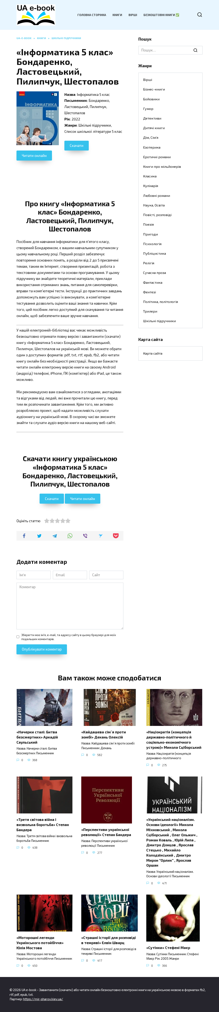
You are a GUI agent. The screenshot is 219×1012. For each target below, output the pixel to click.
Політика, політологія (160, 302)
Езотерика (151, 147)
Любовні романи (156, 195)
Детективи (152, 118)
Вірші (133, 15)
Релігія (148, 263)
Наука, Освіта (154, 205)
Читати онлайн (34, 155)
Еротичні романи (157, 157)
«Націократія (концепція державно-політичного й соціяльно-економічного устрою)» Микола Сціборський (173, 739)
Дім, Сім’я (150, 137)
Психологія (152, 244)
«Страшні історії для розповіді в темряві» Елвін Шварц (108, 940)
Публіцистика (154, 253)
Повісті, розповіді (157, 215)
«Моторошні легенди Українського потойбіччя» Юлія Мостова (40, 942)
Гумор (148, 109)
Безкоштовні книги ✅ (161, 15)
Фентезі (149, 292)
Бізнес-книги (154, 89)
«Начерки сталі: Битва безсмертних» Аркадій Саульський (37, 737)
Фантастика (152, 282)
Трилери (150, 311)
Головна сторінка (91, 15)
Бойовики (151, 99)
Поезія (148, 224)
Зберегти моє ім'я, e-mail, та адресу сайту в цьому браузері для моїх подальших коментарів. (68, 637)
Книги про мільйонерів (162, 166)
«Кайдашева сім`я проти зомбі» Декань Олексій (103, 734)
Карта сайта (152, 353)
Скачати (76, 145)
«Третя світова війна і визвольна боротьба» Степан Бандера (42, 824)
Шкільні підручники (159, 321)
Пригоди (150, 234)
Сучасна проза (154, 273)
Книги (117, 15)
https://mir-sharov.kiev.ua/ (43, 999)
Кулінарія (150, 186)
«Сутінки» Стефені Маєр (168, 947)
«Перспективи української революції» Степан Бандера (106, 832)
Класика (150, 176)
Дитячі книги (154, 128)
